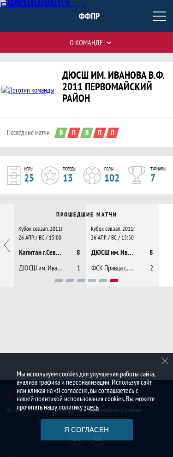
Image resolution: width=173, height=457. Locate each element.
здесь (91, 406)
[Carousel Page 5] (103, 280)
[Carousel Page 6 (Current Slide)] (114, 280)
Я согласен (86, 430)
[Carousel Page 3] (81, 280)
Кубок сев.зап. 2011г (40, 228)
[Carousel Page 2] (70, 280)
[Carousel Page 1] (58, 280)
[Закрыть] (165, 361)
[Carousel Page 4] (92, 280)
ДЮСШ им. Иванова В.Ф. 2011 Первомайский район (113, 86)
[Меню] (159, 16)
